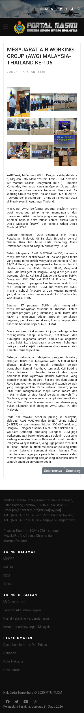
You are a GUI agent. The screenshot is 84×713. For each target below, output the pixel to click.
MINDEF (8, 559)
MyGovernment (14, 601)
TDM (6, 575)
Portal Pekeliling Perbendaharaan (27, 618)
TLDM (7, 584)
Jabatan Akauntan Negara (22, 610)
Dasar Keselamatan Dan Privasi (25, 645)
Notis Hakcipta (13, 661)
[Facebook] (8, 701)
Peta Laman (12, 670)
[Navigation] (5, 27)
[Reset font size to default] (66, 9)
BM (45, 9)
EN (51, 9)
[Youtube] (26, 701)
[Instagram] (35, 701)
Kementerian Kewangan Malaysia (27, 627)
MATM (8, 567)
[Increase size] (61, 9)
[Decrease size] (72, 9)
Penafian (9, 653)
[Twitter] (17, 701)
